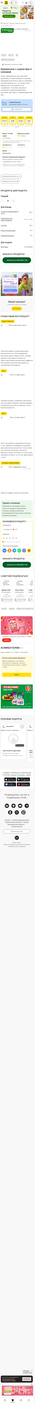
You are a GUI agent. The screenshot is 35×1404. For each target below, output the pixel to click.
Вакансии (26, 822)
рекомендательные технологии (8, 1380)
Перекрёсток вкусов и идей (13, 64)
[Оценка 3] (9, 538)
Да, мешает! (17, 308)
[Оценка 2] (6, 538)
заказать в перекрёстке (17, 260)
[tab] (5, 1401)
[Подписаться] (22, 726)
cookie (13, 1380)
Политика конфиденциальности (20, 820)
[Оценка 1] (3, 538)
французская (6, 153)
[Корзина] (26, 3)
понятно (27, 1379)
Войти (16, 674)
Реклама (27, 30)
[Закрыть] (32, 1370)
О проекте (7, 820)
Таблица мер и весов (9, 181)
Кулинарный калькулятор (10, 176)
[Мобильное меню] (2, 3)
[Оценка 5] (16, 538)
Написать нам (17, 831)
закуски (11, 609)
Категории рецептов (16, 826)
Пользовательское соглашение (13, 822)
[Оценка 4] (13, 538)
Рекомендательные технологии (15, 824)
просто (4, 609)
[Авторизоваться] (31, 3)
